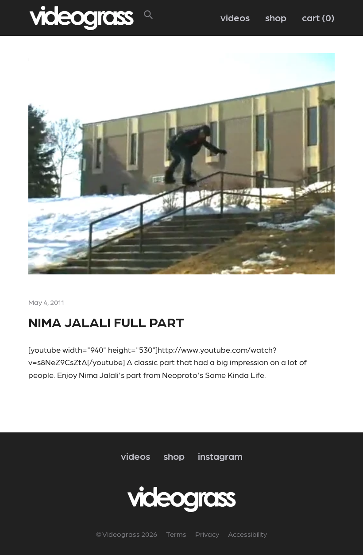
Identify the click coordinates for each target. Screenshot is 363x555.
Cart (316, 17)
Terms (176, 534)
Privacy (207, 534)
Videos (235, 17)
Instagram (220, 456)
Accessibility (247, 534)
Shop (275, 17)
